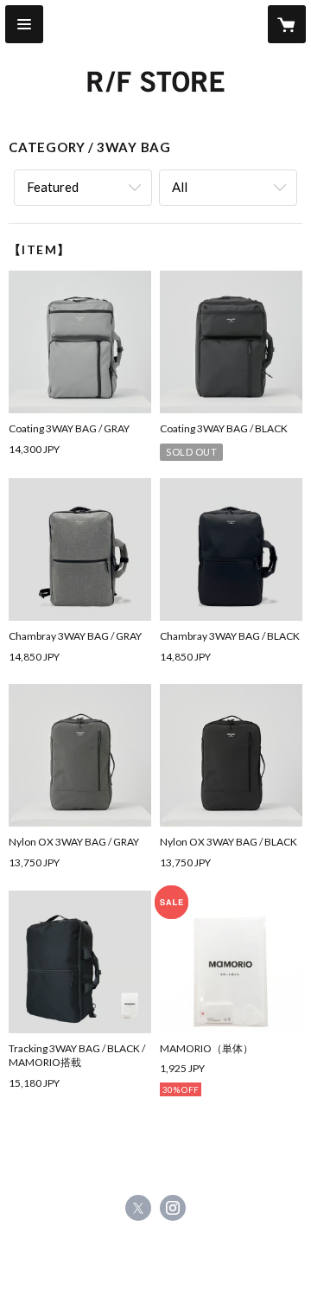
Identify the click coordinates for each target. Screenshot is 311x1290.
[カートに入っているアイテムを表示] (287, 24)
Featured (53, 187)
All (179, 187)
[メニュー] (24, 24)
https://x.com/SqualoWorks (138, 1208)
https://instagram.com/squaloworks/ (173, 1208)
